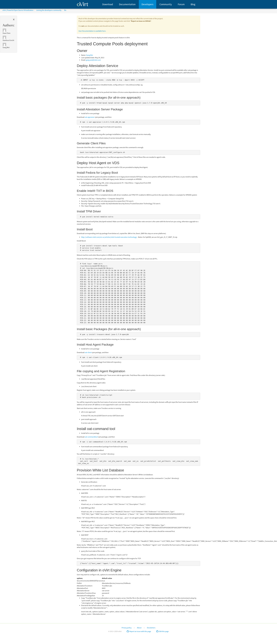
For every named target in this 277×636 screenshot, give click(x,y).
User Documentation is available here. (92, 31)
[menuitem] (107, 4)
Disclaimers (151, 628)
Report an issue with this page (140, 631)
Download (107, 4)
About (139, 628)
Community (165, 4)
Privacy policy (126, 628)
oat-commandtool (91, 437)
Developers (147, 4)
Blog (193, 4)
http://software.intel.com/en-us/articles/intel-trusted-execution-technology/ (109, 237)
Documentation (127, 4)
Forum (181, 4)
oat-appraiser (90, 117)
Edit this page (164, 631)
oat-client (88, 352)
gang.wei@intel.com (93, 60)
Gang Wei (89, 55)
